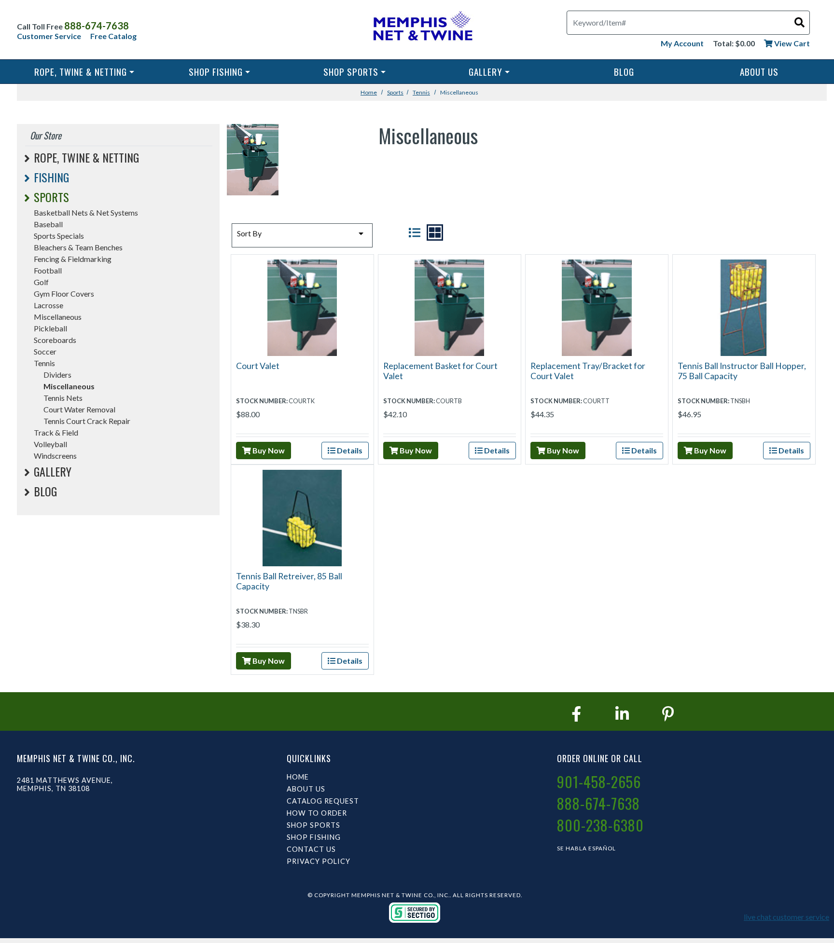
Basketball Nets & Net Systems (86, 212)
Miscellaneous (58, 316)
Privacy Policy (318, 861)
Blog (624, 72)
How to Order (317, 813)
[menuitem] (84, 71)
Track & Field (56, 432)
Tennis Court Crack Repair (86, 420)
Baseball (48, 224)
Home (369, 92)
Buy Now (268, 450)
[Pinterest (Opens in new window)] (668, 713)
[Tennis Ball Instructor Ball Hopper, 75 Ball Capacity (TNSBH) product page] (743, 306)
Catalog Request (323, 801)
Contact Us (311, 849)
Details (348, 450)
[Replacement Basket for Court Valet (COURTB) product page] (450, 306)
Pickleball (50, 328)
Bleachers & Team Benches (78, 247)
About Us (759, 72)
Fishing (51, 177)
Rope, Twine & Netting (80, 72)
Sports (395, 92)
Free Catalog (113, 36)
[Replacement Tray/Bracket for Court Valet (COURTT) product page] (597, 306)
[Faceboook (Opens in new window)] (576, 713)
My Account (682, 43)
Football (48, 270)
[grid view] (435, 232)
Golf (41, 282)
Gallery (485, 72)
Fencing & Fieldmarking (72, 258)
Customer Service (49, 36)
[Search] (799, 21)
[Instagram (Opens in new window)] (622, 713)
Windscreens (55, 455)
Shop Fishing (216, 72)
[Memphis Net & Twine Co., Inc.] (421, 27)
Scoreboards (55, 339)
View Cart (791, 43)
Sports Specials (59, 235)
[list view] (414, 232)
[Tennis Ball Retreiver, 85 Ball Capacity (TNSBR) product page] (302, 516)
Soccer (45, 351)
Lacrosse (48, 305)
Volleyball (50, 444)
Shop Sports (350, 72)
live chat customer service (786, 916)
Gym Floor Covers (64, 293)
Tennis (421, 92)
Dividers (57, 374)
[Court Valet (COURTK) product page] (302, 306)
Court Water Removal (79, 409)
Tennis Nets (63, 397)
